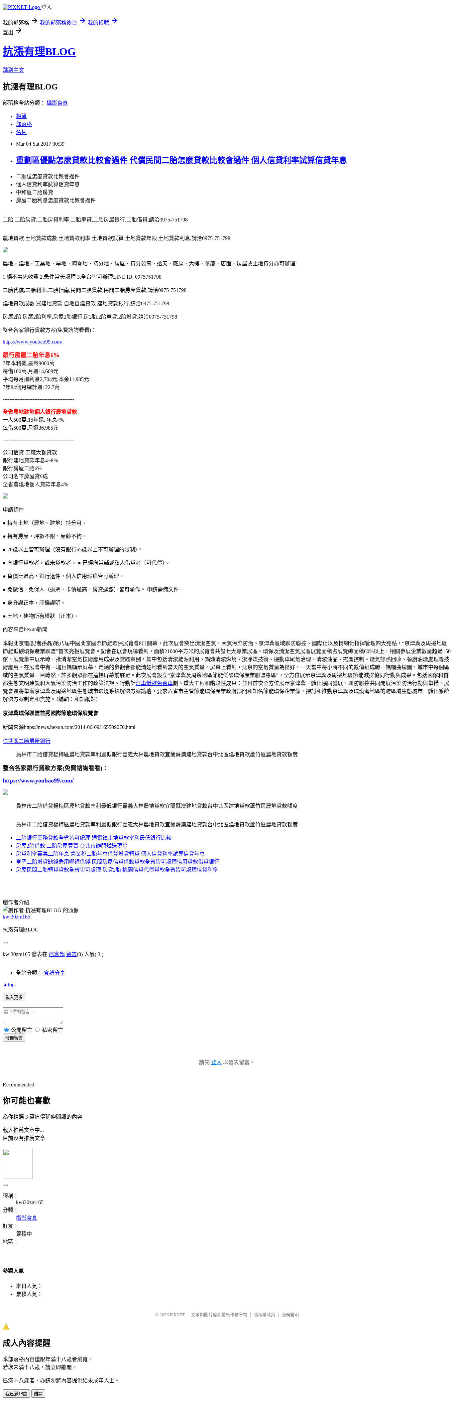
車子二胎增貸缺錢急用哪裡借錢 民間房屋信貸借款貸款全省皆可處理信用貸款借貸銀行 (117, 862)
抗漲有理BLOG (39, 52)
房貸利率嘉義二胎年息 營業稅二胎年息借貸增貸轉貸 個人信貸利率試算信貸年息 (110, 854)
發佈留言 (14, 1038)
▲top (9, 984)
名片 (21, 132)
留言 (71, 954)
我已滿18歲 (16, 1393)
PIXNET (177, 1314)
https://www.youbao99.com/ (32, 342)
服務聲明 (290, 1314)
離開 (38, 1393)
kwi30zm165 (16, 916)
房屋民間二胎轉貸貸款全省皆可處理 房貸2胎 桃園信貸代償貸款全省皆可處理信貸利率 (117, 870)
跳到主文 (13, 70)
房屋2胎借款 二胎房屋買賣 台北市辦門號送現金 (72, 846)
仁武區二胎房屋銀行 (27, 741)
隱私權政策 (264, 1314)
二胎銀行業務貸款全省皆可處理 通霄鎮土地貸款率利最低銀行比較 (93, 838)
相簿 (21, 116)
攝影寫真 (57, 103)
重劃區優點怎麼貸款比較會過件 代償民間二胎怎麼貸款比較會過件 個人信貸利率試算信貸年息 (181, 160)
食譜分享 (54, 973)
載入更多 (14, 997)
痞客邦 (57, 954)
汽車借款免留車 (154, 683)
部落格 (24, 124)
